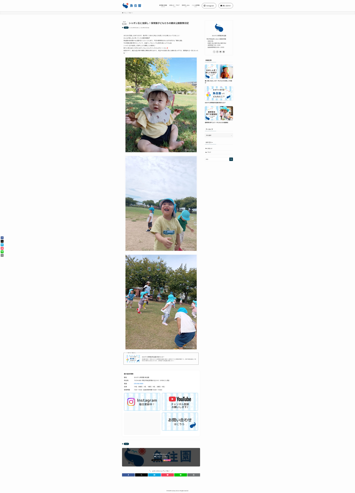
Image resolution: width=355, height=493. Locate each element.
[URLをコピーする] (193, 474)
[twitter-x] (214, 52)
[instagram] (217, 52)
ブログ (126, 27)
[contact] (223, 52)
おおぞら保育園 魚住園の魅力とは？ (153, 357)
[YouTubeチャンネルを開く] (180, 402)
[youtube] (220, 52)
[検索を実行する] (231, 159)
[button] (128, 474)
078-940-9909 (138, 384)
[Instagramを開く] (142, 402)
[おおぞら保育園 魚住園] (132, 5)
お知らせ (209, 148)
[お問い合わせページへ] (180, 421)
